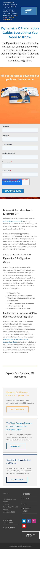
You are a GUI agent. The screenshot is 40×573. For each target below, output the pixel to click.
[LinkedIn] (24, 521)
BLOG (25, 504)
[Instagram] (34, 521)
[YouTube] (24, 526)
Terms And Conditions (8, 521)
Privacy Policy (9, 527)
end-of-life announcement (12, 221)
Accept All (28, 11)
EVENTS (26, 499)
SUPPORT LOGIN (27, 509)
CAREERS (26, 494)
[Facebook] (29, 521)
